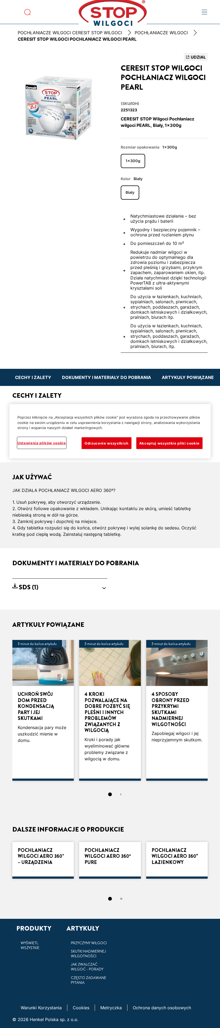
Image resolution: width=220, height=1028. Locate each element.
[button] (59, 587)
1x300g (133, 160)
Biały (130, 192)
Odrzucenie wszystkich (107, 443)
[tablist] (110, 794)
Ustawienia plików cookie (41, 443)
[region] (110, 431)
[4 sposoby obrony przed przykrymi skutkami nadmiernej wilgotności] (177, 710)
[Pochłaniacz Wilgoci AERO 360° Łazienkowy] (177, 860)
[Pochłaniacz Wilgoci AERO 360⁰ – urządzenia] (43, 860)
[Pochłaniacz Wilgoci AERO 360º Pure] (110, 860)
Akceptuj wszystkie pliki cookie (169, 443)
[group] (59, 105)
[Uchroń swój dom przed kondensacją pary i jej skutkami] (43, 710)
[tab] (110, 794)
